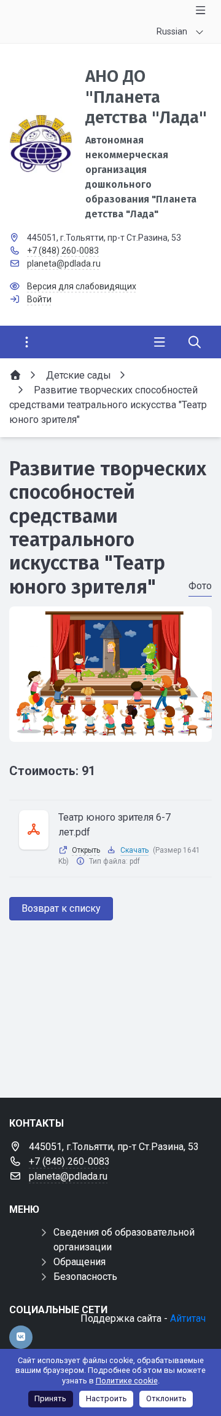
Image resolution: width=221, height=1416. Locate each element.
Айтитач (188, 1318)
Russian (172, 31)
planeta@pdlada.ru (64, 263)
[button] (110, 730)
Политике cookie (127, 1380)
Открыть (86, 850)
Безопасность (85, 1276)
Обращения (79, 1262)
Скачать (134, 850)
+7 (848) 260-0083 (63, 250)
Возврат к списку (61, 908)
